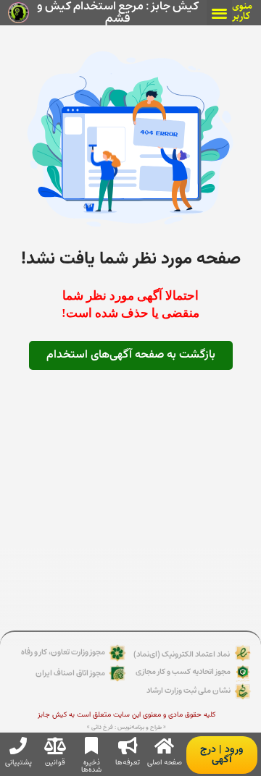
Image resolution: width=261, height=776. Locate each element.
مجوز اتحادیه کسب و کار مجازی (183, 671)
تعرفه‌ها (127, 762)
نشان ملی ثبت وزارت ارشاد (188, 690)
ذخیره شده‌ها (91, 766)
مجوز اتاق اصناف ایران (70, 673)
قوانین (55, 762)
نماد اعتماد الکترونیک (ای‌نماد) (181, 654)
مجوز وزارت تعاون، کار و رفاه (63, 652)
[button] (219, 12)
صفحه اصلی (164, 762)
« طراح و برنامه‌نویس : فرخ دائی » (126, 727)
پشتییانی (18, 762)
